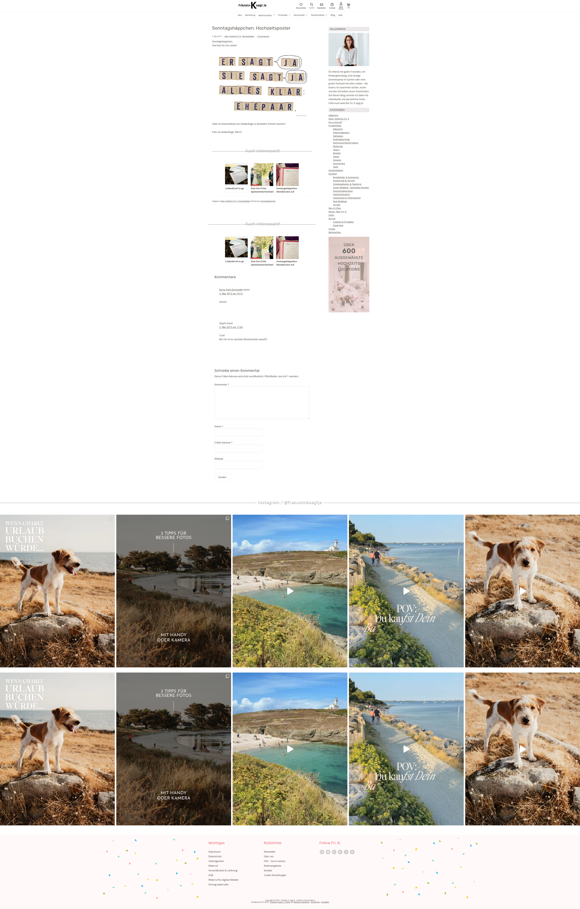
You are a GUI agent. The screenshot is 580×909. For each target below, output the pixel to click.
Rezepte (337, 153)
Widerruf (213, 865)
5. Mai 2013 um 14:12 (231, 293)
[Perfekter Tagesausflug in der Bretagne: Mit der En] (290, 591)
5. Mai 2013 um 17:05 (231, 327)
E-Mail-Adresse (223, 442)
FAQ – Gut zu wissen (274, 861)
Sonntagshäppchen (268, 201)
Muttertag (338, 146)
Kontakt (332, 8)
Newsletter (321, 8)
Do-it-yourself (335, 122)
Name (218, 426)
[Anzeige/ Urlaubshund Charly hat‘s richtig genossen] (57, 591)
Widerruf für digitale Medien (223, 879)
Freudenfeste (335, 125)
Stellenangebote (272, 865)
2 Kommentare (263, 36)
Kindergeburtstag (341, 139)
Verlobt (336, 204)
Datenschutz (215, 856)
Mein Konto (341, 8)
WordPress (315, 902)
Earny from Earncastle (231, 289)
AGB (210, 875)
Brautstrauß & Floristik (344, 180)
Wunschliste (301, 8)
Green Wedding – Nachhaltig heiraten (351, 187)
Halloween (338, 136)
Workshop (250, 14)
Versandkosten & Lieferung (222, 870)
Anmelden (325, 902)
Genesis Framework (301, 902)
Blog (333, 14)
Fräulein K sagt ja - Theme (280, 902)
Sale (340, 14)
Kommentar (221, 384)
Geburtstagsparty (341, 132)
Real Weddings (340, 201)
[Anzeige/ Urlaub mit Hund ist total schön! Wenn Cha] (522, 591)
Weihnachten (335, 232)
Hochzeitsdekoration (343, 191)
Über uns (269, 856)
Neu (240, 14)
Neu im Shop (335, 208)
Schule (336, 156)
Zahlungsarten (216, 861)
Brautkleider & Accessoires (346, 177)
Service (332, 218)
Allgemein (333, 115)
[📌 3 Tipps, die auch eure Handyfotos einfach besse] (173, 591)
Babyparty (338, 129)
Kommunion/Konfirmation (345, 142)
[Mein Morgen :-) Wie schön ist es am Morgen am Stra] (406, 591)
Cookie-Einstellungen (275, 875)
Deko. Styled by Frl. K (232, 36)
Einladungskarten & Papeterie (347, 184)
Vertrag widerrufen (218, 884)
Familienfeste (317, 14)
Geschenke (299, 14)
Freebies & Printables (343, 221)
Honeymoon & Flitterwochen (347, 197)
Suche (311, 8)
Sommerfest (339, 163)
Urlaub (332, 228)
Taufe (335, 166)
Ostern (336, 149)
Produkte (282, 14)
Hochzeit (333, 173)
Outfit (331, 215)
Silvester (337, 160)
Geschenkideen (248, 36)
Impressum (214, 851)
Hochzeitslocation (341, 194)
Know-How (338, 225)
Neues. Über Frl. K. (338, 211)
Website (218, 458)
